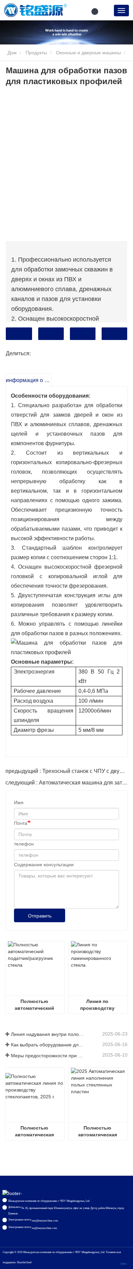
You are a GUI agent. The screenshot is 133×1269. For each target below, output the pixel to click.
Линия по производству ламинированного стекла (98, 1005)
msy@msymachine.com (45, 1220)
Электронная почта (51, 333)
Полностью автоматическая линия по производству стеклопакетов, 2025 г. (35, 1131)
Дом (11, 52)
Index (123, 1263)
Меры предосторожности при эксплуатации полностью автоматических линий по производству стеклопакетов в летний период (47, 1055)
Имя (19, 802)
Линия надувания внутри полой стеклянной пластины (47, 1034)
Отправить (39, 915)
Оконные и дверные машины (88, 52)
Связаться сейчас (19, 333)
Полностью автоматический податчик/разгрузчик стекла (35, 1005)
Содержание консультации (44, 864)
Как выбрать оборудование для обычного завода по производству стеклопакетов (47, 1044)
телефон (24, 844)
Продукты (36, 52)
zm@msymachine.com (44, 1228)
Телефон (82, 333)
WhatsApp (114, 333)
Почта (20, 823)
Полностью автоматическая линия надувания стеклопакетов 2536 (98, 1131)
